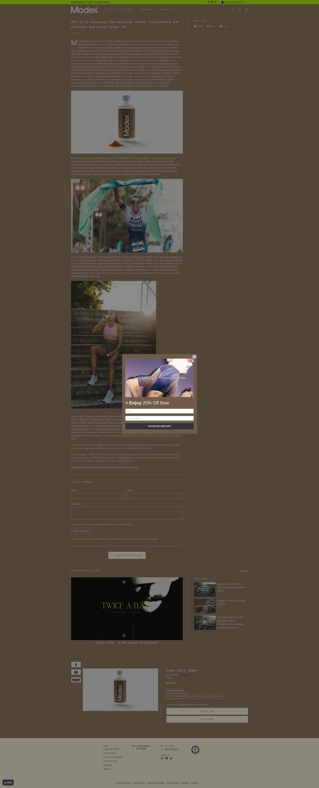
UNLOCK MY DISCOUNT (159, 426)
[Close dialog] (194, 356)
